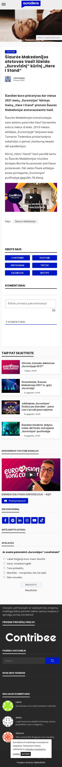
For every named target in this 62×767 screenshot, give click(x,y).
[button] (31, 493)
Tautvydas (19, 78)
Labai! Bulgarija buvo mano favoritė (26, 558)
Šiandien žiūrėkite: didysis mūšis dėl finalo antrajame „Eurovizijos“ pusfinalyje (37, 428)
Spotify (44, 273)
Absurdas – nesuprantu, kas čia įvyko (26, 572)
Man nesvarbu (14, 577)
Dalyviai (11, 51)
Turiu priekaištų (15, 568)
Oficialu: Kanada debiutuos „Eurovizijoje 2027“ (38, 365)
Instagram (17, 265)
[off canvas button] (4, 4)
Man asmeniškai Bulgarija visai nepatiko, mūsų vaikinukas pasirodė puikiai (35, 738)
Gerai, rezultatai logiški (19, 563)
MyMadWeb (39, 762)
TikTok (45, 265)
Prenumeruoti (17, 500)
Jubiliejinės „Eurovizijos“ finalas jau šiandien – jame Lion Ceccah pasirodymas (37, 406)
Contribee (17, 257)
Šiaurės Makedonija (25, 221)
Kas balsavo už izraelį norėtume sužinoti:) (36, 706)
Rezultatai (31, 590)
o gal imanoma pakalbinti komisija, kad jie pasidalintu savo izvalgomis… (36, 723)
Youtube (45, 257)
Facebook (17, 273)
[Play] (31, 197)
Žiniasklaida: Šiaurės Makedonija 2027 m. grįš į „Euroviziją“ (36, 385)
